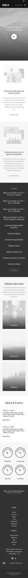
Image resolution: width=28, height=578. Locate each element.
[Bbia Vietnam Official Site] (6, 5)
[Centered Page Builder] (14, 240)
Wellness (14, 542)
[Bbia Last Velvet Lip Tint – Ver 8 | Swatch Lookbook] (14, 218)
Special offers (14, 535)
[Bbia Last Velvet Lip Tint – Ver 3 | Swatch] (14, 202)
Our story (14, 514)
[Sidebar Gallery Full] (14, 252)
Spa (14, 540)
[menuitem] (23, 1)
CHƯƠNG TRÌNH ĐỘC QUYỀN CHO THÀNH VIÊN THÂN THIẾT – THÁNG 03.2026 (14, 414)
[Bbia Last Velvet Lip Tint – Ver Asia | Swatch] (14, 194)
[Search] (15, 5)
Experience (14, 521)
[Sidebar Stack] (14, 246)
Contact (14, 526)
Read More (6, 420)
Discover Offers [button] (14, 270)
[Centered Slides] (14, 234)
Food (14, 519)
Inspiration (14, 523)
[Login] (18, 5)
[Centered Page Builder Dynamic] (14, 226)
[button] (23, 1)
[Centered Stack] (14, 263)
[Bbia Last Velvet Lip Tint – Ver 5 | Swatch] (14, 210)
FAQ (14, 544)
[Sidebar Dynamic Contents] (14, 258)
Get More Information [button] (14, 114)
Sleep (14, 517)
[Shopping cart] (20, 5)
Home (14, 512)
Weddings (14, 537)
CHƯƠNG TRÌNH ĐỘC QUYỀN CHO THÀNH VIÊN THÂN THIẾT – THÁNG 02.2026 (14, 431)
